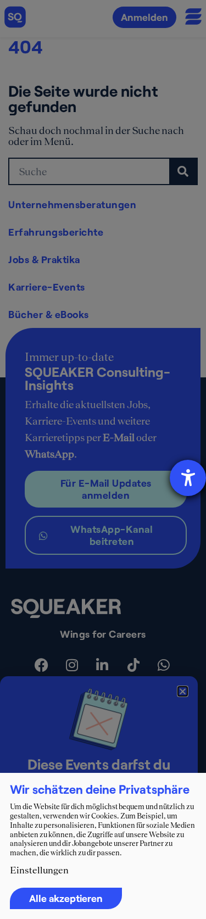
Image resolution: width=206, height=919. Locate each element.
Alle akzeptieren (66, 898)
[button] (183, 691)
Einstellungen (39, 870)
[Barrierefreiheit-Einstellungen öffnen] (188, 478)
